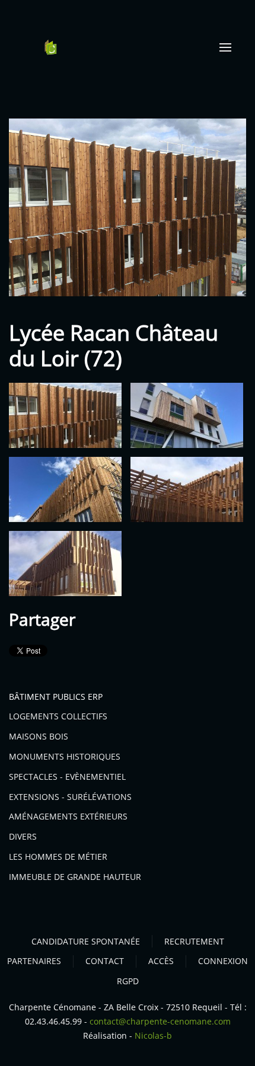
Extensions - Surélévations (70, 796)
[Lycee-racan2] (186, 415)
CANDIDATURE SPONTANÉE (85, 941)
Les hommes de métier (58, 856)
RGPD (128, 981)
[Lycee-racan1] (65, 415)
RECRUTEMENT (194, 941)
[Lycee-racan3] (65, 489)
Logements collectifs (58, 716)
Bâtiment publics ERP (56, 696)
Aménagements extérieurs (68, 816)
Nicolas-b (153, 1035)
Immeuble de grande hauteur (75, 876)
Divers (23, 836)
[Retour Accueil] (50, 47)
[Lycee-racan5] (65, 563)
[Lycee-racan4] (186, 489)
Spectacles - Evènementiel (67, 776)
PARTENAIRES (34, 960)
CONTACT (104, 960)
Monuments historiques (64, 756)
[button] (225, 47)
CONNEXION (223, 960)
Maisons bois (38, 736)
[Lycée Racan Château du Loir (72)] (127, 206)
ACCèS (161, 960)
